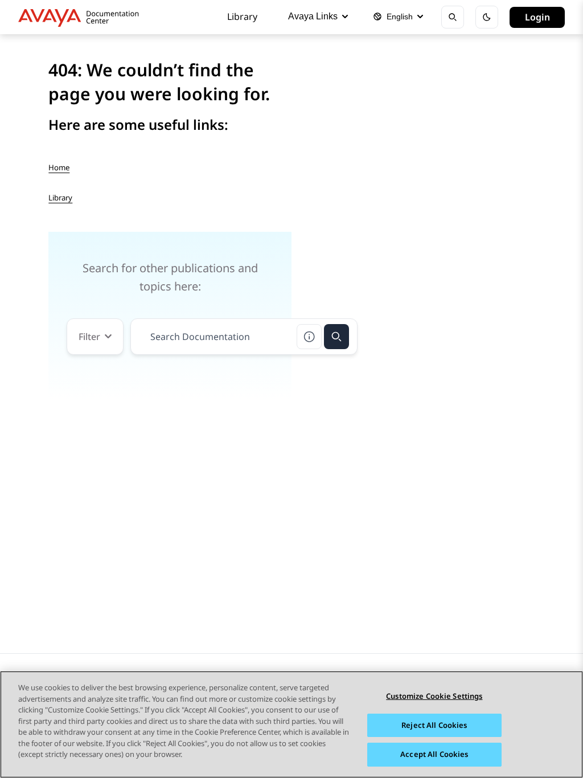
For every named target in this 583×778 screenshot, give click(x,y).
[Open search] (452, 17)
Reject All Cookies (434, 725)
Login (537, 17)
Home (58, 167)
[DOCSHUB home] (81, 17)
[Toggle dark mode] (486, 17)
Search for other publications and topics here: (170, 277)
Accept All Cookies (434, 754)
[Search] (336, 336)
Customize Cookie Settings (434, 696)
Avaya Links (313, 16)
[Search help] (309, 336)
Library (242, 16)
